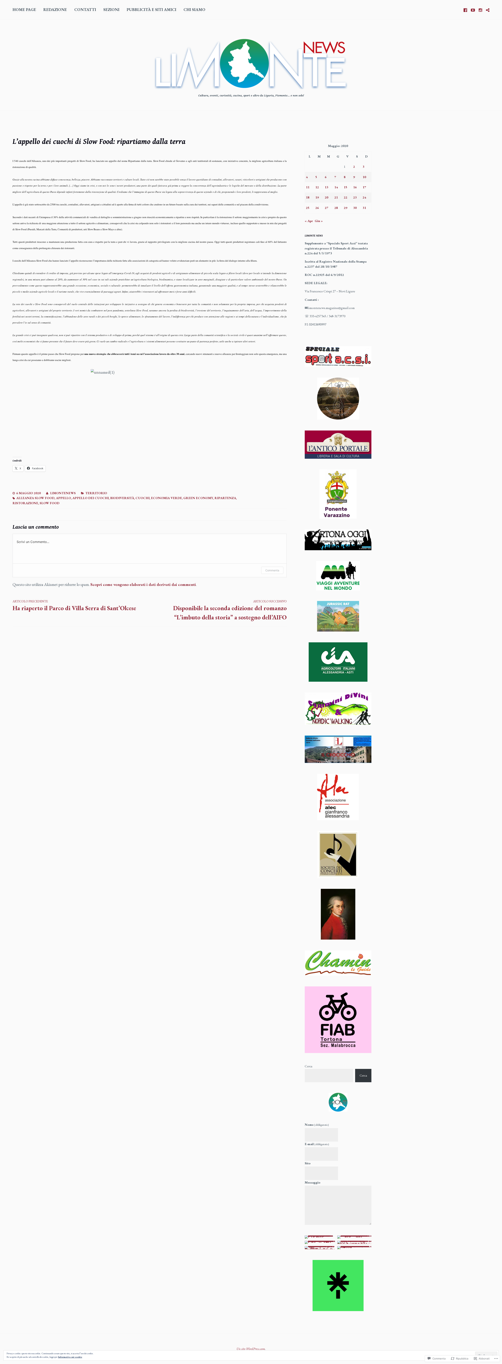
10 (364, 177)
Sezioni (111, 9)
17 (364, 187)
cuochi (143, 498)
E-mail (317, 1144)
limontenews (63, 493)
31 (364, 208)
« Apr (309, 221)
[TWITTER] (487, 9)
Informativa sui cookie (70, 1357)
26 (317, 208)
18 (307, 197)
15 (345, 187)
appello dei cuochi (90, 498)
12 (317, 187)
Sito (308, 1163)
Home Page (24, 9)
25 (307, 208)
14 (336, 187)
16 (355, 187)
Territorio (96, 493)
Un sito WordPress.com (250, 1349)
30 (355, 208)
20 (326, 197)
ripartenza (225, 498)
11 (307, 187)
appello (63, 498)
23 (355, 197)
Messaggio (312, 1182)
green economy (198, 498)
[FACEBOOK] (465, 9)
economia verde (166, 498)
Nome (317, 1124)
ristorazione (25, 503)
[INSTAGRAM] (480, 9)
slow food (49, 503)
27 (326, 208)
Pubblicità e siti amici (151, 9)
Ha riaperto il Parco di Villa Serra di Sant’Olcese (74, 605)
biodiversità (122, 498)
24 (364, 197)
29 (345, 208)
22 (345, 197)
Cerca (308, 1066)
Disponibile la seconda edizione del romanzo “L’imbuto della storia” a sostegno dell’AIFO (230, 610)
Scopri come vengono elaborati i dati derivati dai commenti (143, 584)
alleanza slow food (35, 498)
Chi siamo (194, 9)
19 (317, 197)
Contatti (85, 9)
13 (326, 187)
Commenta (272, 570)
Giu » (319, 221)
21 (336, 197)
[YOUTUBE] (473, 9)
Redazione (55, 9)
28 (336, 208)
